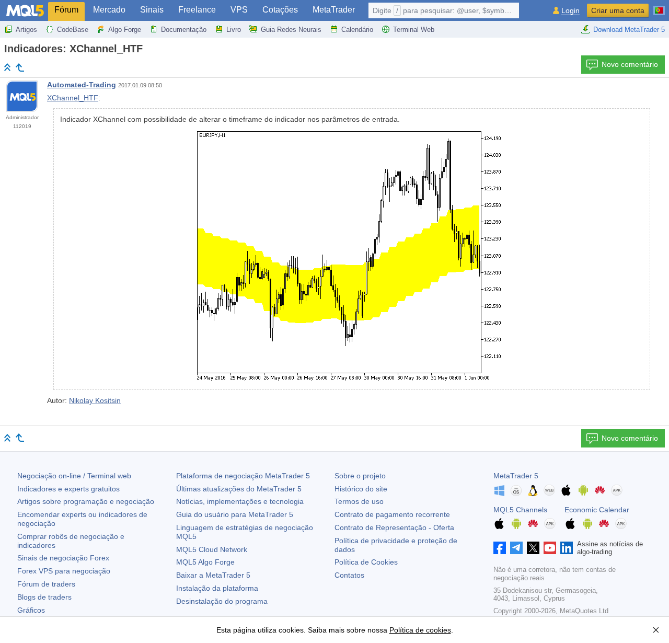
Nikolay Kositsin (95, 400)
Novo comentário (630, 64)
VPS (239, 9)
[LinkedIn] (566, 548)
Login (570, 11)
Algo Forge (124, 29)
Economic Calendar (596, 510)
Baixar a (213, 575)
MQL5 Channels (520, 510)
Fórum (66, 9)
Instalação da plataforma (217, 588)
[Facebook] (499, 548)
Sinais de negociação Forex (63, 558)
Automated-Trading (81, 85)
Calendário (357, 29)
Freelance (197, 9)
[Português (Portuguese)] (659, 6)
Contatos (349, 575)
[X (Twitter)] (533, 548)
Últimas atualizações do (239, 489)
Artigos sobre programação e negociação (85, 501)
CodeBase (72, 29)
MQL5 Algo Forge (205, 562)
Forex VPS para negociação (63, 571)
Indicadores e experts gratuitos (68, 489)
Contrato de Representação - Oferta (394, 527)
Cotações (280, 9)
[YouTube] (550, 548)
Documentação (183, 29)
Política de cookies (420, 630)
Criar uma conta (617, 10)
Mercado (109, 9)
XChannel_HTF (72, 98)
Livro (233, 29)
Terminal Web (413, 29)
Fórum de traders (46, 584)
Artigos (26, 29)
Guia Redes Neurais (291, 29)
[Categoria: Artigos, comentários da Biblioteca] (20, 67)
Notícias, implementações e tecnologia (240, 501)
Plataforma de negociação (243, 476)
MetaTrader (334, 9)
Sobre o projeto (360, 476)
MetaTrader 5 (515, 476)
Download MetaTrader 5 (629, 29)
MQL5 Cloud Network (211, 549)
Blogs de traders (44, 597)
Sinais (152, 9)
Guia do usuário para (234, 514)
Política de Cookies (366, 562)
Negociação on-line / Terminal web (74, 476)
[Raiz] (7, 67)
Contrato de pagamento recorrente (392, 514)
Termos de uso (359, 501)
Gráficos (31, 610)
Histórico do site (360, 489)
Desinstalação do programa (222, 601)
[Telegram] (516, 548)
